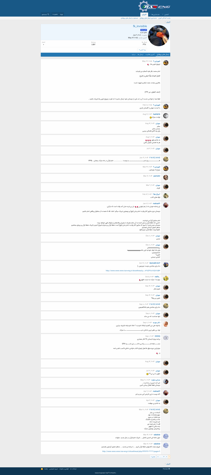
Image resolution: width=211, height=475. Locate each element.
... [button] (161, 457)
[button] (162, 15)
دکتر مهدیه (156, 322)
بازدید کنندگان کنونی (164, 18)
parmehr (157, 176)
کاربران (144, 14)
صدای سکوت (155, 380)
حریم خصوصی (53, 469)
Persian (165, 469)
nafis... (157, 276)
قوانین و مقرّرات (63, 469)
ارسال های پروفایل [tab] (163, 54)
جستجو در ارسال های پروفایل (129, 18)
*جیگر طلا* (156, 194)
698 (144, 44)
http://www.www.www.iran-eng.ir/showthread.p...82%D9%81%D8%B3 (133, 270)
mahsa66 (156, 203)
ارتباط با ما (73, 469)
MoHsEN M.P (155, 263)
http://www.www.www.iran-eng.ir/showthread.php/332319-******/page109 (131, 451)
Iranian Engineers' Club (105, 473)
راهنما (46, 469)
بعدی (153, 457)
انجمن (166, 14)
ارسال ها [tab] (140, 54)
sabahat (157, 434)
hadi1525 (156, 114)
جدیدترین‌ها (155, 14)
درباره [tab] (133, 54)
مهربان (158, 123)
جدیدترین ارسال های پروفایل (148, 18)
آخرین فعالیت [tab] (150, 54)
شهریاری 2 (156, 61)
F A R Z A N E (155, 157)
